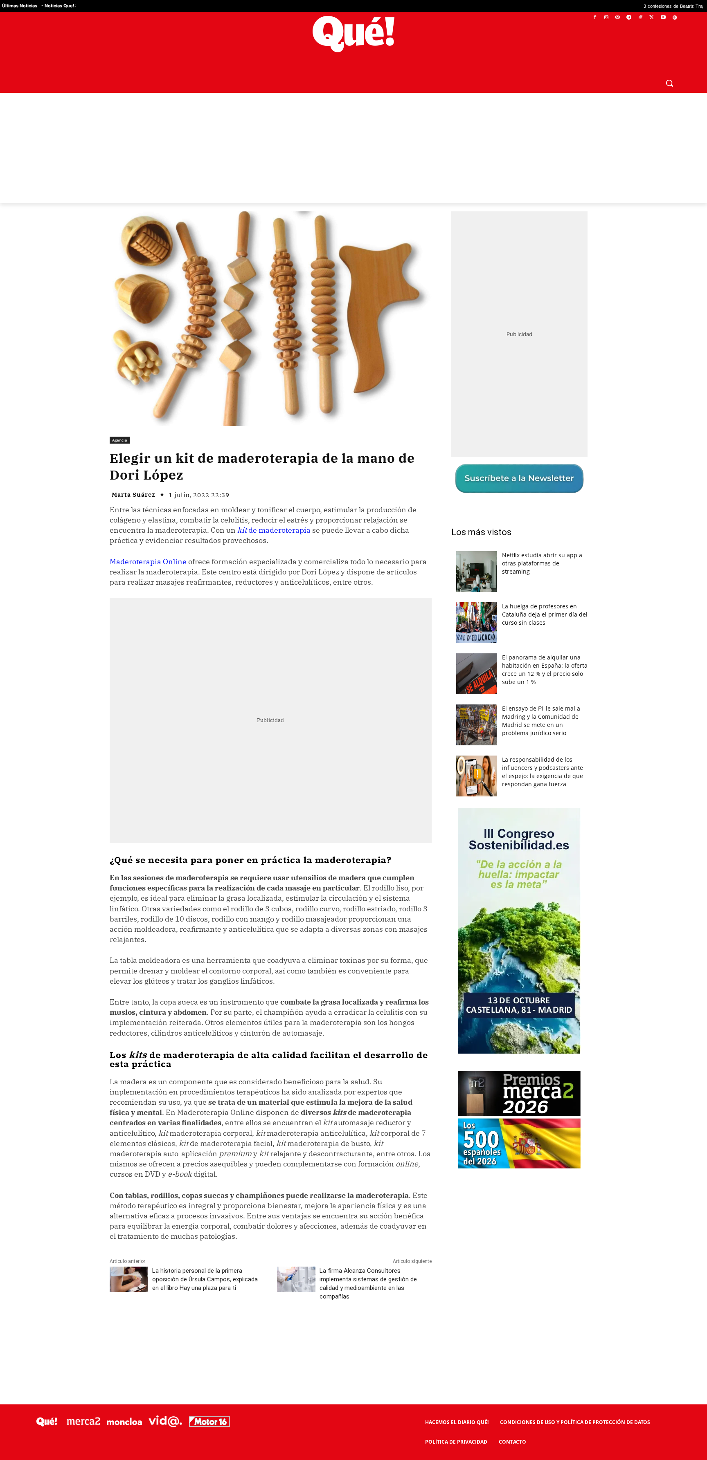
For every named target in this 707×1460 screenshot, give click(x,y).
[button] (669, 83)
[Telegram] (629, 17)
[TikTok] (640, 17)
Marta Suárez (133, 494)
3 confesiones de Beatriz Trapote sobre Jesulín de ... (624, 6)
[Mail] (617, 17)
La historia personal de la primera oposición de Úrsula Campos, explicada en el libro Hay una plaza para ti (205, 1279)
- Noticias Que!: (58, 6)
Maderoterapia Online (148, 561)
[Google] (674, 17)
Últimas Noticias (19, 6)
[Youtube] (663, 17)
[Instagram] (606, 17)
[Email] (289, 1333)
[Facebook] (595, 17)
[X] (652, 17)
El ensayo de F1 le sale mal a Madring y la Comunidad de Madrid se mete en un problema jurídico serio (541, 720)
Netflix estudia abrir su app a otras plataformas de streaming (542, 563)
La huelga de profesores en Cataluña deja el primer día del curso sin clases (545, 614)
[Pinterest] (214, 1333)
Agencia (119, 440)
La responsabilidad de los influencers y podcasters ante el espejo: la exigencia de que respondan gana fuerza (542, 772)
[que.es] (354, 34)
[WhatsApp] (233, 1333)
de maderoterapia (274, 530)
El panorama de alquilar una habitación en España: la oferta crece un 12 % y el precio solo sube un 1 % (545, 669)
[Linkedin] (270, 1333)
